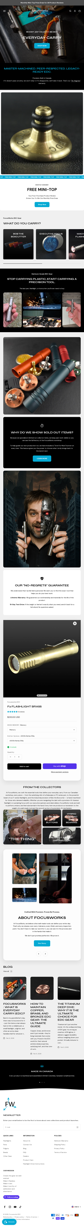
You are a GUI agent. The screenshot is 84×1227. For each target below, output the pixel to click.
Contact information (23, 1219)
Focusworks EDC (13, 702)
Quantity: (10, 752)
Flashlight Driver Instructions (33, 1164)
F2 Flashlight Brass (24, 706)
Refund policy (7, 1217)
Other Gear (7, 1156)
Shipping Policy (59, 1145)
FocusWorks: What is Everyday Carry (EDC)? (14, 1008)
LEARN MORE (42, 458)
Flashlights (7, 1141)
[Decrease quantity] (10, 756)
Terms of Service (60, 1152)
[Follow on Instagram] (10, 1206)
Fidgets (6, 1148)
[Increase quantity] (19, 756)
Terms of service (31, 1217)
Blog (24, 1148)
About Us (26, 1141)
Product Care (28, 1160)
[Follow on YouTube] (15, 1206)
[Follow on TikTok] (20, 1206)
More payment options (59, 772)
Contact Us (27, 1145)
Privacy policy (19, 1217)
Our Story (42, 943)
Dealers (26, 1156)
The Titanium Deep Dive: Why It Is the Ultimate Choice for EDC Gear (69, 1011)
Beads (5, 1152)
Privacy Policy (59, 1148)
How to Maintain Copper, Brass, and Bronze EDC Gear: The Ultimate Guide (40, 1015)
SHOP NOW (42, 46)
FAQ (24, 1152)
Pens (5, 1145)
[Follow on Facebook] (4, 1206)
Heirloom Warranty (61, 1141)
